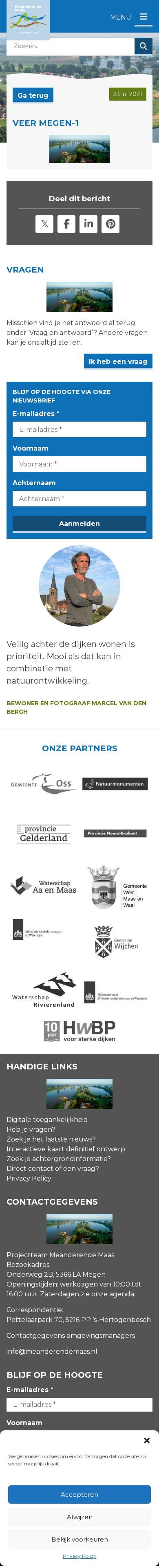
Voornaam (31, 448)
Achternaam (34, 483)
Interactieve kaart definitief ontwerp (66, 1149)
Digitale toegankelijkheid (47, 1120)
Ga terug (33, 95)
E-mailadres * (36, 414)
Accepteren (79, 1494)
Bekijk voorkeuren (79, 1539)
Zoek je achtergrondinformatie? (59, 1159)
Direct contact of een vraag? (53, 1168)
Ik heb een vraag (118, 361)
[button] (147, 1440)
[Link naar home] (28, 20)
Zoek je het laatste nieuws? (51, 1139)
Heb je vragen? (31, 1129)
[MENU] (143, 17)
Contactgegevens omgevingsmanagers (71, 1335)
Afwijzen (80, 1517)
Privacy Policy (79, 1556)
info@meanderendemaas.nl (52, 1351)
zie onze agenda (107, 1294)
